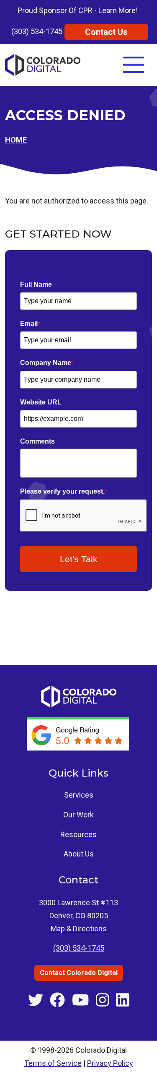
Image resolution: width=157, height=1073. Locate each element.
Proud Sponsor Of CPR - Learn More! (78, 10)
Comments (37, 441)
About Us (79, 853)
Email (30, 323)
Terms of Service (53, 1063)
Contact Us (106, 32)
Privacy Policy (110, 1063)
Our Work (78, 814)
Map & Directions (79, 928)
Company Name (46, 362)
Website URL (41, 402)
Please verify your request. (63, 491)
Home (16, 139)
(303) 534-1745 (36, 31)
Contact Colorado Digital (79, 973)
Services (78, 794)
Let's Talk (79, 559)
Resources (78, 834)
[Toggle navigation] (133, 65)
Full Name (36, 284)
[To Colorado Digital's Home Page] (42, 65)
